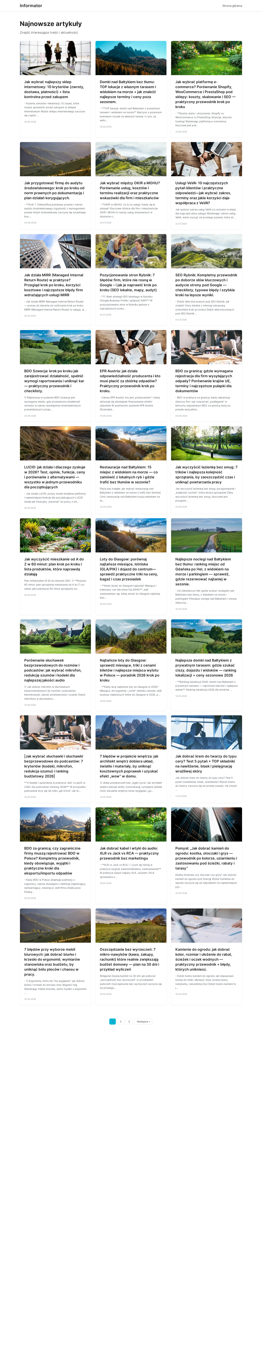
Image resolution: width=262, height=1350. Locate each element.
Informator (31, 5)
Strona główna (232, 5)
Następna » (143, 1021)
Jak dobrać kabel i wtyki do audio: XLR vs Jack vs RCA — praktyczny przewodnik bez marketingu (129, 853)
